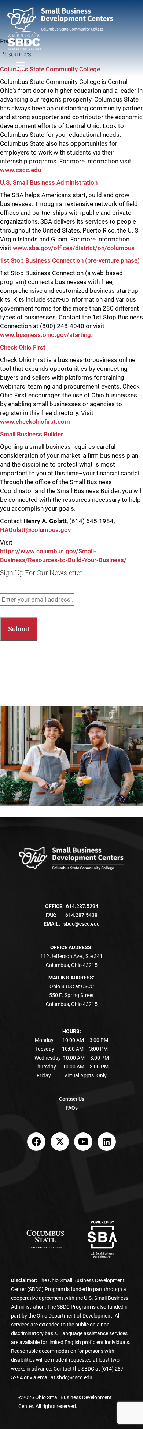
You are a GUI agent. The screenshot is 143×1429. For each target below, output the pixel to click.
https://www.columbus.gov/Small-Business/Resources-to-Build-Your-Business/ (63, 555)
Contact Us (71, 1099)
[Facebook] (36, 1141)
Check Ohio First (22, 347)
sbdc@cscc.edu (81, 924)
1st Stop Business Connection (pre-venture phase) (70, 260)
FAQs (72, 1108)
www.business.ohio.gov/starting (45, 334)
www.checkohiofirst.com (35, 421)
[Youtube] (83, 1141)
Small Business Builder (31, 434)
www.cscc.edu (20, 170)
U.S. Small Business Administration (49, 182)
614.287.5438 (81, 915)
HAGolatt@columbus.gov (35, 529)
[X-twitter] (60, 1141)
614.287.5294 (82, 906)
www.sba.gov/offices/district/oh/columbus (74, 248)
